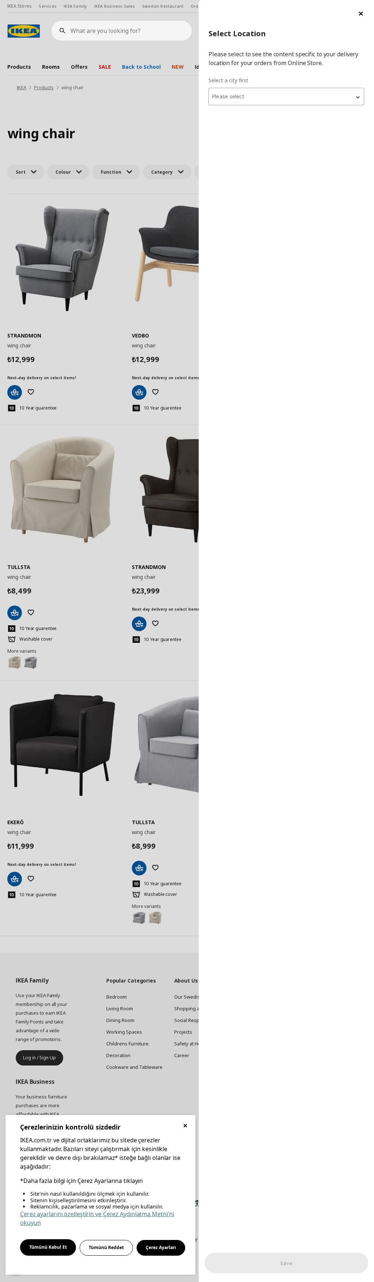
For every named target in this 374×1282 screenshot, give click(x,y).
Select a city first (228, 80)
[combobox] (286, 96)
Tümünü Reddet (106, 1247)
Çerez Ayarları (161, 1247)
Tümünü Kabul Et (48, 1247)
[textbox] (286, 96)
